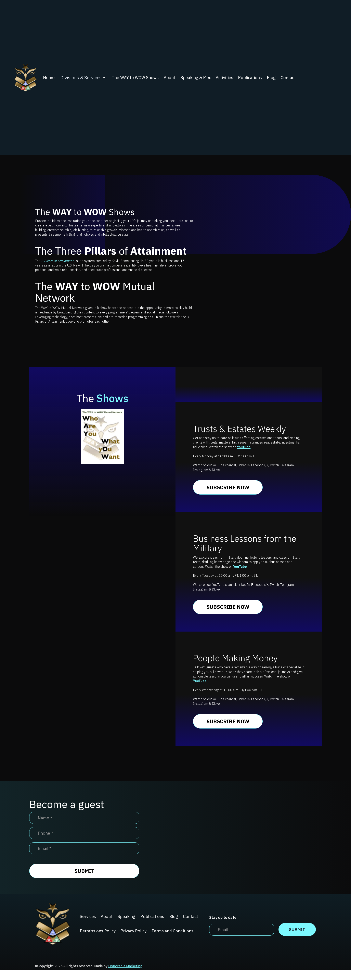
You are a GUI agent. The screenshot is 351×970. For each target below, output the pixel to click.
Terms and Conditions (172, 931)
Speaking (126, 916)
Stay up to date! (223, 917)
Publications (250, 77)
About (170, 77)
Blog (271, 77)
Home (49, 77)
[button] (83, 78)
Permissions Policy (98, 931)
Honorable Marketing (125, 965)
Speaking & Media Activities (207, 77)
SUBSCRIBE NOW (227, 487)
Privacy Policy (133, 931)
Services (88, 916)
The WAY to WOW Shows (135, 77)
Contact (288, 77)
